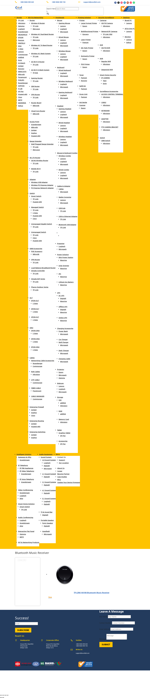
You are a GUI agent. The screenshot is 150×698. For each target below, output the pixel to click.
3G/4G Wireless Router (39, 160)
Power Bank (63, 331)
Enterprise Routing (37, 421)
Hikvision (21, 23)
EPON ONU (35, 347)
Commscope (23, 54)
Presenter (60, 244)
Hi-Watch (21, 63)
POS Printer (85, 64)
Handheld (46, 531)
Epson (61, 372)
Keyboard (60, 67)
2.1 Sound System (49, 474)
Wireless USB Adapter (39, 182)
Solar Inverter (64, 266)
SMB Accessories (36, 249)
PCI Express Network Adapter (42, 188)
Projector (60, 369)
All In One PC (130, 29)
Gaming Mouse (64, 23)
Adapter (33, 179)
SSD (60, 400)
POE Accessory (36, 251)
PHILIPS (21, 80)
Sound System (46, 457)
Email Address (104, 629)
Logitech (21, 29)
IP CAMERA (105, 78)
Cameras (103, 20)
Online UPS (63, 318)
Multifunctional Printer (89, 31)
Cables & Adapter (63, 186)
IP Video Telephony (27, 471)
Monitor (128, 37)
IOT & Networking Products (28, 542)
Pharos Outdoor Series (39, 287)
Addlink (21, 57)
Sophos (34, 133)
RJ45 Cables (35, 372)
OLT (31, 298)
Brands (19, 18)
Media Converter (65, 197)
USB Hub (62, 208)
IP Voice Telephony (27, 479)
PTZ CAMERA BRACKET (109, 127)
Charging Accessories (65, 328)
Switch (32, 193)
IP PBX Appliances (26, 468)
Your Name (103, 617)
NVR (101, 59)
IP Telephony (23, 465)
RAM (60, 411)
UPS (58, 293)
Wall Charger (63, 342)
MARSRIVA (22, 103)
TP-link (35, 73)
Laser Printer (86, 40)
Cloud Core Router (38, 111)
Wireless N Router (38, 23)
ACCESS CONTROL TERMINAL (112, 94)
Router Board (36, 103)
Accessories (63, 441)
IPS (60, 274)
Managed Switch (37, 207)
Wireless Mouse (64, 51)
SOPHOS (21, 86)
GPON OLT (35, 309)
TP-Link (21, 20)
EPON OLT (35, 301)
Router (32, 20)
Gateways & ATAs (24, 457)
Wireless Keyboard (66, 81)
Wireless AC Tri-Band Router (41, 45)
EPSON (20, 37)
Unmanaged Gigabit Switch (41, 224)
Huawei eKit (22, 94)
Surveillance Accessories (109, 91)
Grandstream (23, 32)
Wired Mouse (64, 37)
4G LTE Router (35, 158)
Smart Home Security (108, 75)
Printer (82, 20)
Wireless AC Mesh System (41, 54)
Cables (32, 358)
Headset (60, 106)
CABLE (103, 102)
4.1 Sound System (49, 490)
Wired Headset (64, 123)
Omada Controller (38, 271)
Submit (106, 644)
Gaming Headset (65, 109)
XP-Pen (20, 91)
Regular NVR (106, 61)
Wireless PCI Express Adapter (42, 185)
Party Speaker (47, 523)
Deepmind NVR (107, 70)
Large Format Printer (89, 23)
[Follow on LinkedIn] (125, 3)
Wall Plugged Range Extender (42, 144)
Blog (59, 480)
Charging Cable (64, 359)
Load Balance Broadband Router (43, 268)
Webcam (60, 383)
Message (102, 639)
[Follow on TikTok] (131, 3)
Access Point (34, 122)
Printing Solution (84, 18)
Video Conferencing (25, 490)
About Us (60, 468)
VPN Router (35, 95)
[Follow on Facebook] (115, 3)
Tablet (59, 430)
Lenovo (21, 52)
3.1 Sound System (49, 482)
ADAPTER (104, 119)
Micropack (64, 32)
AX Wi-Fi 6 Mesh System (40, 70)
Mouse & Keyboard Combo (67, 153)
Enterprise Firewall (37, 407)
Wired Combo (64, 170)
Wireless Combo (65, 156)
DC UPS (61, 296)
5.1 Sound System (49, 498)
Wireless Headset (65, 137)
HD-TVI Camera (107, 23)
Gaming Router (37, 78)
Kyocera (21, 69)
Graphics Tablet (64, 433)
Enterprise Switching (37, 432)
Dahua (20, 106)
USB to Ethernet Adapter (68, 216)
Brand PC (128, 20)
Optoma (21, 26)
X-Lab (20, 89)
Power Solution (63, 255)
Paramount (22, 77)
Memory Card (64, 419)
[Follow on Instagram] (121, 3)
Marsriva (63, 260)
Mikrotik (21, 74)
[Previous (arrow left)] (1, 697)
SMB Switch (105, 141)
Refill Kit (82, 86)
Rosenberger (23, 83)
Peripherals (60, 18)
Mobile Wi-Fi (36, 169)
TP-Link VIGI (107, 34)
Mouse (59, 20)
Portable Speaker (47, 520)
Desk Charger (64, 350)
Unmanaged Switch (38, 232)
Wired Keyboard (65, 70)
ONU (31, 328)
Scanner (82, 105)
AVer (20, 46)
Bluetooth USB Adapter (67, 225)
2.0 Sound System (49, 460)
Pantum (21, 40)
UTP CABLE (35, 380)
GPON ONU (35, 339)
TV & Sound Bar (46, 512)
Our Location (64, 463)
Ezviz (20, 60)
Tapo (105, 81)
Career (59, 471)
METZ (20, 100)
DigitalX (63, 298)
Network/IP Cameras (109, 31)
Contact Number (105, 623)
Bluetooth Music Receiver (68, 233)
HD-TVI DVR (105, 48)
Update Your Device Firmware (68, 482)
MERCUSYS (22, 72)
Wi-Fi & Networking (35, 18)
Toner (81, 75)
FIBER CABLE (36, 388)
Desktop (126, 18)
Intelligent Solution (24, 454)
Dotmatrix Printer (87, 56)
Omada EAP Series (38, 279)
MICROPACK (22, 35)
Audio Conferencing (25, 517)
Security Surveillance (106, 18)
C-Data (20, 49)
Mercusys (36, 29)
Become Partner (63, 474)
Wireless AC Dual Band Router (42, 34)
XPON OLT (35, 317)
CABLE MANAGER (37, 396)
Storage (60, 397)
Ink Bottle (83, 102)
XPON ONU (35, 331)
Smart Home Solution (26, 504)
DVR (101, 45)
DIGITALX (21, 43)
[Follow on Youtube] (128, 3)
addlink (63, 403)
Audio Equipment (45, 454)
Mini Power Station (66, 257)
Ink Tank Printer (87, 48)
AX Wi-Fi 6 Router (37, 62)
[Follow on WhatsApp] (134, 3)
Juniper (21, 66)
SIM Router (35, 86)
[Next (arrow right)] (3, 697)
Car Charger (63, 339)
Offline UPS (63, 307)
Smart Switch (36, 196)
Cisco (20, 97)
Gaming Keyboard (65, 92)
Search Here (51, 9)
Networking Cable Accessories (42, 361)
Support (62, 460)
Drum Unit (83, 94)
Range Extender (36, 141)
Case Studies (62, 477)
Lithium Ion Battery (66, 282)
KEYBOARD (105, 111)
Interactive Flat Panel (26, 531)
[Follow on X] (118, 3)
